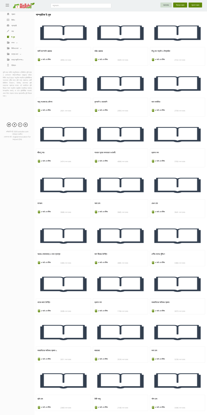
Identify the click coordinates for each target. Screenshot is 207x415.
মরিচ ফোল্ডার (98, 50)
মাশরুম (39, 203)
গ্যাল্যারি (14, 25)
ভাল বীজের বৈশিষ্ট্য (100, 253)
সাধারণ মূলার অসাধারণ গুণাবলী (104, 152)
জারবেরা (97, 350)
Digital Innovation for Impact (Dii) (22, 138)
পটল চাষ (154, 398)
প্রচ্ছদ (13, 14)
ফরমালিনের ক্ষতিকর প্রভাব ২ (47, 350)
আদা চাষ (97, 203)
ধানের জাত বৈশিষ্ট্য (43, 302)
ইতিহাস (13, 65)
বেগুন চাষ (155, 203)
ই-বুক (13, 37)
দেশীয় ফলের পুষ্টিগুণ (158, 253)
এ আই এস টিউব (46, 59)
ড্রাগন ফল (155, 152)
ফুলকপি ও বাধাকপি (100, 101)
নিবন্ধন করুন (180, 5)
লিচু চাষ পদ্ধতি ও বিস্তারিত (161, 50)
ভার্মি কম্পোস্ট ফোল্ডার (44, 50)
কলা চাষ (154, 350)
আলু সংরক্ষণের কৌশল (44, 101)
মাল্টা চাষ (40, 398)
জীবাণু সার (40, 152)
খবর (12, 31)
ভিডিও (13, 20)
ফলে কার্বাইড (156, 101)
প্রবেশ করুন (195, 5)
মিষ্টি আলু (97, 398)
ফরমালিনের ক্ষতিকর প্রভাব (160, 302)
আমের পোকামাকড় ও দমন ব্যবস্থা (48, 253)
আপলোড (166, 5)
